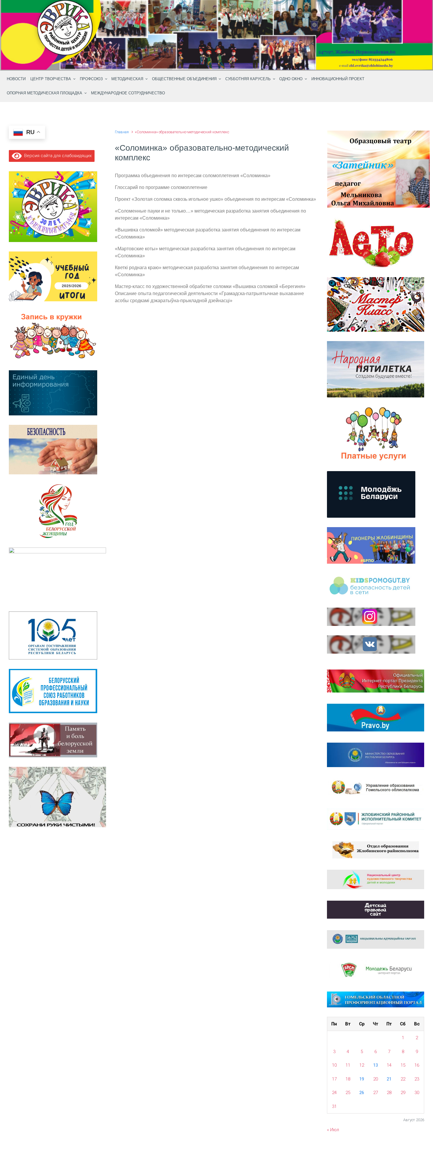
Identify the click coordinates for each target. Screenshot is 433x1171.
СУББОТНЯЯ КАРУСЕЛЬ (248, 79)
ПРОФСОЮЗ (91, 79)
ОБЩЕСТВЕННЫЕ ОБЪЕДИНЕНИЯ (184, 79)
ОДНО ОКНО (291, 79)
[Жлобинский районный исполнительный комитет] (375, 818)
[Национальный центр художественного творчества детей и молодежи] (375, 879)
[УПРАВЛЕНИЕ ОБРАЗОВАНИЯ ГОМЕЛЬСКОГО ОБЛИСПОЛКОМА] (375, 787)
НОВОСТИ (16, 79)
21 (389, 1079)
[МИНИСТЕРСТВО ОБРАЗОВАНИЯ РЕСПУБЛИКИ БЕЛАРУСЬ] (375, 754)
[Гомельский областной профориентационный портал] (375, 999)
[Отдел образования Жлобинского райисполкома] (375, 849)
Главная (122, 132)
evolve (178, 1154)
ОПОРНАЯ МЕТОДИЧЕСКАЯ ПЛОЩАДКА (44, 93)
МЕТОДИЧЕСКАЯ (127, 79)
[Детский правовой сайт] (375, 909)
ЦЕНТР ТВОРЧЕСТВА (50, 79)
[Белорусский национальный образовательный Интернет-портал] (375, 939)
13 (375, 1065)
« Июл (333, 1129)
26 (361, 1092)
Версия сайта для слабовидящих (57, 155)
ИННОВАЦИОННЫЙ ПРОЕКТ (337, 79)
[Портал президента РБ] (375, 680)
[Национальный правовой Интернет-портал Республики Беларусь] (375, 717)
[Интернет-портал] (375, 969)
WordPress (251, 1154)
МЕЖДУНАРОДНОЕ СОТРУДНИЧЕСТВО (128, 93)
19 (361, 1079)
